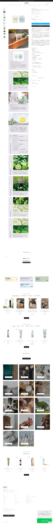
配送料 (35, 19)
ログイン (15, 499)
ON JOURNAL (37, 295)
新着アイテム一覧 (5, 496)
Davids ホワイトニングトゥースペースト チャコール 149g (8, 341)
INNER (27, 326)
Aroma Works (34, 8)
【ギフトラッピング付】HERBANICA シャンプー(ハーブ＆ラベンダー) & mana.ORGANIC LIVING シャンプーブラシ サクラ (45, 311)
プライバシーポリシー (28, 498)
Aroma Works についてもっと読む (36, 80)
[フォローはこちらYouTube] (13, 492)
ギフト (15, 496)
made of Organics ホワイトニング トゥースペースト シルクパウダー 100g (20, 341)
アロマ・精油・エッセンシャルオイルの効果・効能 (31, 496)
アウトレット (16, 497)
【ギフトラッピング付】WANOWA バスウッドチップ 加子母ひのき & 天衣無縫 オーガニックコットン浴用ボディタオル (20, 311)
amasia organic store (20, 309)
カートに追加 (40, 23)
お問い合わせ (27, 497)
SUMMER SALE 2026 (35, 72)
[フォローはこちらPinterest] (11, 492)
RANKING (23, 295)
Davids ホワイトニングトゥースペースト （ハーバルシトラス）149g (33, 469)
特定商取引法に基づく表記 (29, 499)
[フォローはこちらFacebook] (3, 492)
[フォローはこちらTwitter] (5, 492)
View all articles (26, 358)
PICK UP (30, 295)
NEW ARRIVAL (16, 295)
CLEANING (38, 326)
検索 (3, 495)
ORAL (13, 326)
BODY (18, 326)
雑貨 (15, 495)
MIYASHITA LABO (8, 309)
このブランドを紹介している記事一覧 (36, 67)
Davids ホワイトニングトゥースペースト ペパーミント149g (33, 341)
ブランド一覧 (4, 497)
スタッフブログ (27, 495)
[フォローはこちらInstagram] (7, 492)
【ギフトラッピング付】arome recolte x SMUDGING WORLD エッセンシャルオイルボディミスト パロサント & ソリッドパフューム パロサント (33, 311)
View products (8, 410)
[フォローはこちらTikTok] (15, 492)
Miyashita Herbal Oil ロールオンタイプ (8, 310)
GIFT (23, 326)
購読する (9, 515)
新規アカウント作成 (17, 498)
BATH (31, 326)
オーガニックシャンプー (5, 498)
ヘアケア (4, 499)
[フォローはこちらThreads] (9, 492)
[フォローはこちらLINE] (17, 492)
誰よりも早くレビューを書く (26, 262)
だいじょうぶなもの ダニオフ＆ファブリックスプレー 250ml (20, 469)
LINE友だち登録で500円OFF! (44, 521)
